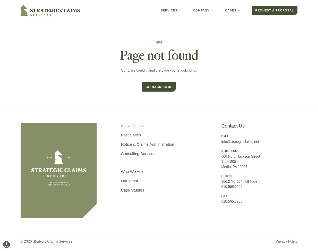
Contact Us (233, 126)
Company (201, 10)
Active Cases (132, 126)
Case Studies (132, 190)
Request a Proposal (274, 10)
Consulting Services (138, 154)
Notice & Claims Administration (147, 144)
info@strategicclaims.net (240, 142)
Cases (230, 10)
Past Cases (131, 135)
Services (169, 10)
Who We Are (132, 171)
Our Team (129, 181)
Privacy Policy (286, 241)
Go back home (159, 87)
